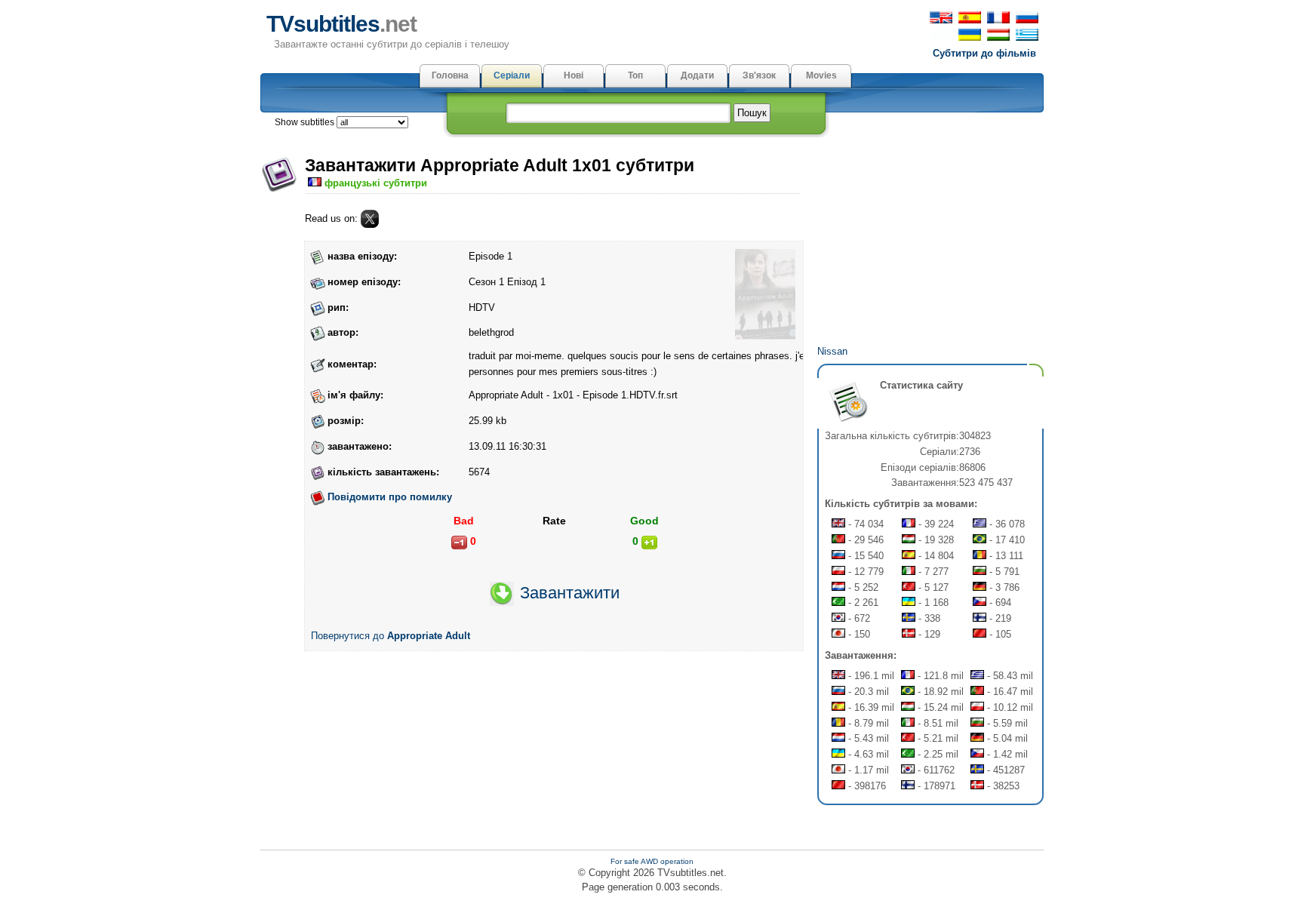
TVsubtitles (341, 23)
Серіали (512, 75)
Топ (635, 75)
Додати (697, 75)
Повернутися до (390, 635)
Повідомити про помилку (390, 497)
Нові (573, 75)
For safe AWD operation (652, 861)
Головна (450, 75)
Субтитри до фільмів (984, 53)
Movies (821, 75)
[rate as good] (649, 542)
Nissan (832, 351)
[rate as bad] (459, 542)
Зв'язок (759, 75)
